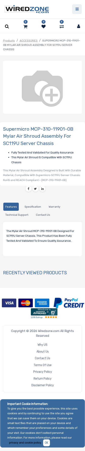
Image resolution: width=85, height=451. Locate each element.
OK (46, 443)
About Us (43, 351)
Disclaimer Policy (42, 385)
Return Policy (43, 378)
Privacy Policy (42, 372)
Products (9, 40)
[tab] (11, 207)
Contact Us (42, 358)
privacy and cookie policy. (25, 442)
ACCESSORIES (29, 40)
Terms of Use (43, 365)
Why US (42, 345)
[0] (25, 26)
